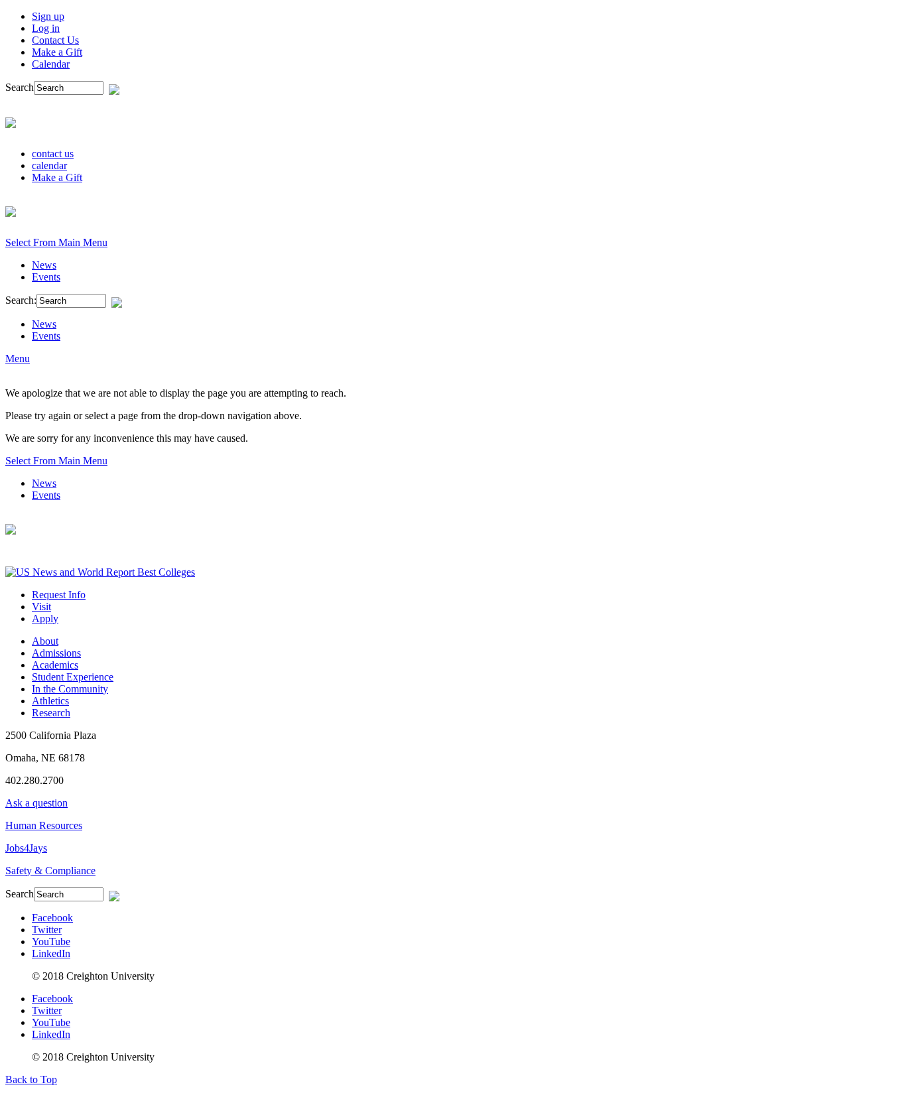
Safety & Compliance (50, 870)
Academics (55, 665)
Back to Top (31, 1079)
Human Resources (43, 825)
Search (19, 87)
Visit (41, 606)
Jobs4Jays (26, 848)
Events (46, 277)
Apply (45, 618)
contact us (53, 153)
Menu (17, 358)
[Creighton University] (10, 121)
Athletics (50, 700)
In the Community (70, 688)
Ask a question (36, 803)
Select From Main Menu (56, 242)
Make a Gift (57, 52)
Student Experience (72, 676)
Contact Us (55, 40)
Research (51, 712)
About (45, 641)
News (44, 265)
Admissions (56, 653)
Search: (20, 300)
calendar (49, 165)
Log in (46, 28)
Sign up (48, 16)
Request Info (59, 594)
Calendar (51, 64)
